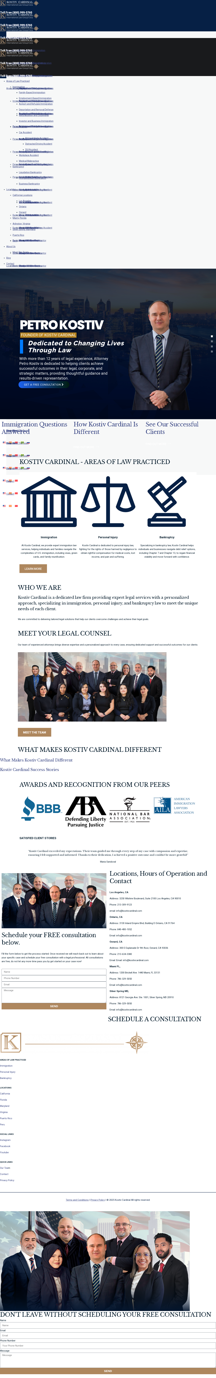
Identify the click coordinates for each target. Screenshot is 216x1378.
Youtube (4, 1152)
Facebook (5, 1146)
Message (4, 1350)
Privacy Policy (7, 1180)
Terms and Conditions (77, 1200)
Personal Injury (7, 1072)
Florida (3, 1099)
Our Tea (4, 1168)
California (5, 1093)
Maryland (4, 1106)
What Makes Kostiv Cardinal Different (36, 760)
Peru (2, 1124)
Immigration (6, 1065)
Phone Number (7, 1340)
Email (3, 1330)
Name (3, 1320)
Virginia (4, 1112)
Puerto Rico (6, 1118)
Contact (4, 1174)
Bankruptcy (6, 1078)
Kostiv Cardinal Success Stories (29, 769)
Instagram (5, 1140)
